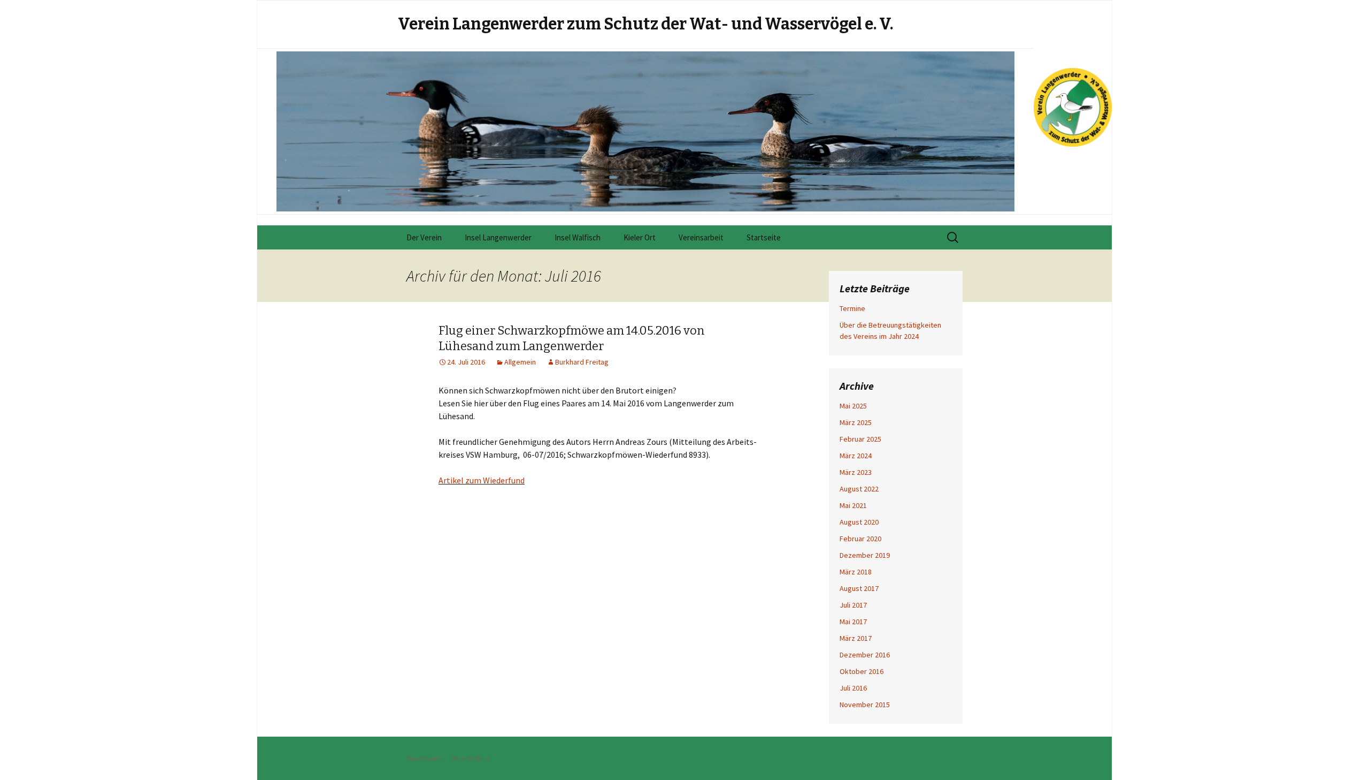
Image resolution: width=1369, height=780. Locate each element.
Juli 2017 (853, 605)
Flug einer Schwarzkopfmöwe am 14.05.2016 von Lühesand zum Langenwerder (572, 338)
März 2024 (856, 455)
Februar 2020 (860, 538)
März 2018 (856, 572)
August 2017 (859, 588)
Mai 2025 (853, 406)
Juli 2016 (853, 688)
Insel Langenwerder (498, 237)
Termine (852, 308)
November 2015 (865, 704)
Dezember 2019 (865, 555)
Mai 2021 (853, 505)
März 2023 (856, 472)
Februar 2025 (860, 439)
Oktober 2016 (861, 671)
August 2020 (859, 522)
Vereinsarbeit (701, 237)
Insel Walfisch (578, 237)
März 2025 (856, 422)
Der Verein (424, 237)
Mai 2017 (853, 621)
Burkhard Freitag (582, 362)
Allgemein (520, 362)
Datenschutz (470, 758)
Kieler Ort (640, 237)
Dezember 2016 (865, 655)
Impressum (424, 758)
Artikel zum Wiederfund (482, 480)
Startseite (764, 237)
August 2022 (859, 489)
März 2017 (856, 638)
